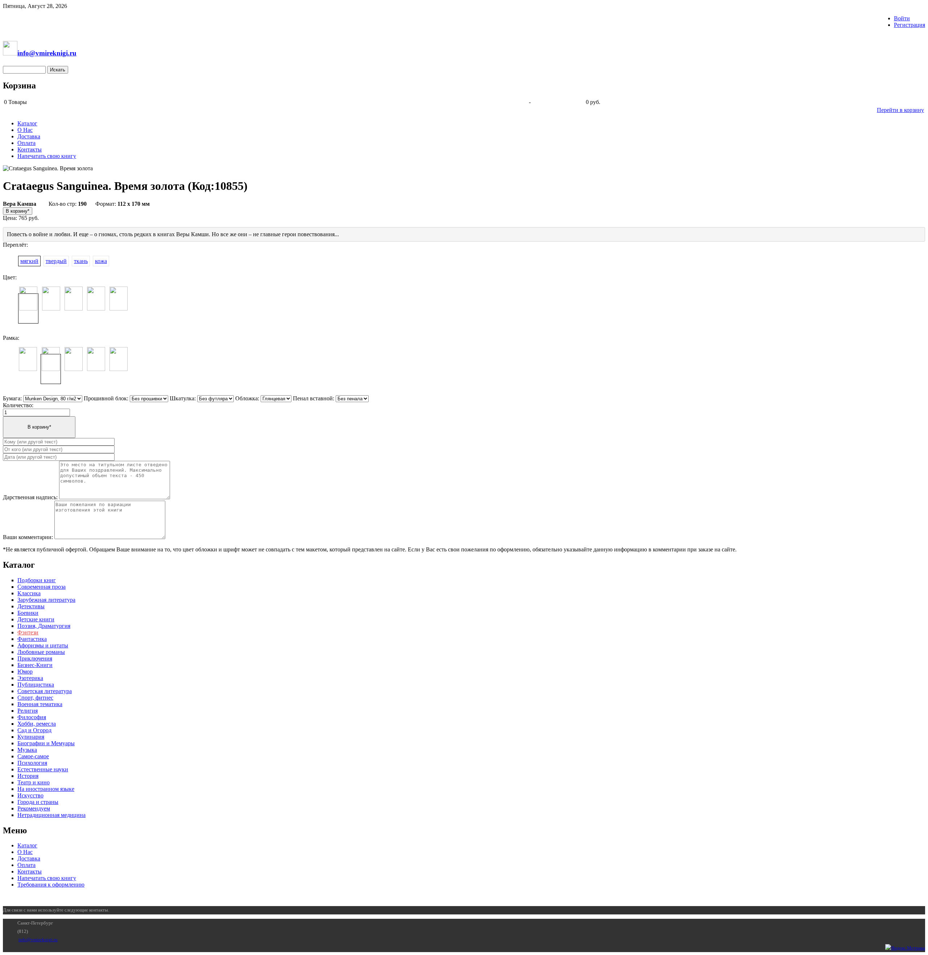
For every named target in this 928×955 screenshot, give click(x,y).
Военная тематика (39, 704)
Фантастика (32, 639)
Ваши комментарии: (28, 537)
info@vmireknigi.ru (38, 939)
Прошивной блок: (106, 398)
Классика (29, 593)
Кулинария (30, 737)
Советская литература (44, 691)
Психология (32, 763)
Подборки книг (36, 580)
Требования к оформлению (50, 884)
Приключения (34, 658)
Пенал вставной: (313, 398)
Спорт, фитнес (35, 698)
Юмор (25, 671)
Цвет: (10, 277)
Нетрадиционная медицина (51, 815)
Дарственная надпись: (30, 497)
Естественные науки (42, 769)
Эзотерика (30, 678)
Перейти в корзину (900, 110)
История (27, 776)
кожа (101, 261)
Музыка (27, 750)
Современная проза (41, 587)
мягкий (29, 261)
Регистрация (909, 25)
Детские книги (35, 619)
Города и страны (37, 802)
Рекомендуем (33, 808)
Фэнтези (27, 632)
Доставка (28, 136)
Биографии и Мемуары (46, 743)
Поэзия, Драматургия (43, 626)
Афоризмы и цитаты (42, 645)
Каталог (27, 123)
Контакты (29, 149)
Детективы (31, 606)
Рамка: (11, 338)
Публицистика (35, 684)
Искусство (30, 795)
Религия (27, 711)
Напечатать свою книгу (46, 156)
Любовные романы (41, 652)
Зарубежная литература (46, 600)
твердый (56, 261)
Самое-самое (33, 756)
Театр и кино (33, 782)
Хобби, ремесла (36, 724)
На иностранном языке (45, 789)
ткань (81, 261)
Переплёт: (15, 245)
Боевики (27, 613)
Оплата (26, 143)
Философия (31, 717)
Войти (902, 18)
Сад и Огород (34, 730)
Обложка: (247, 398)
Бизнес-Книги (35, 665)
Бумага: (12, 398)
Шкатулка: (183, 398)
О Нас (25, 130)
